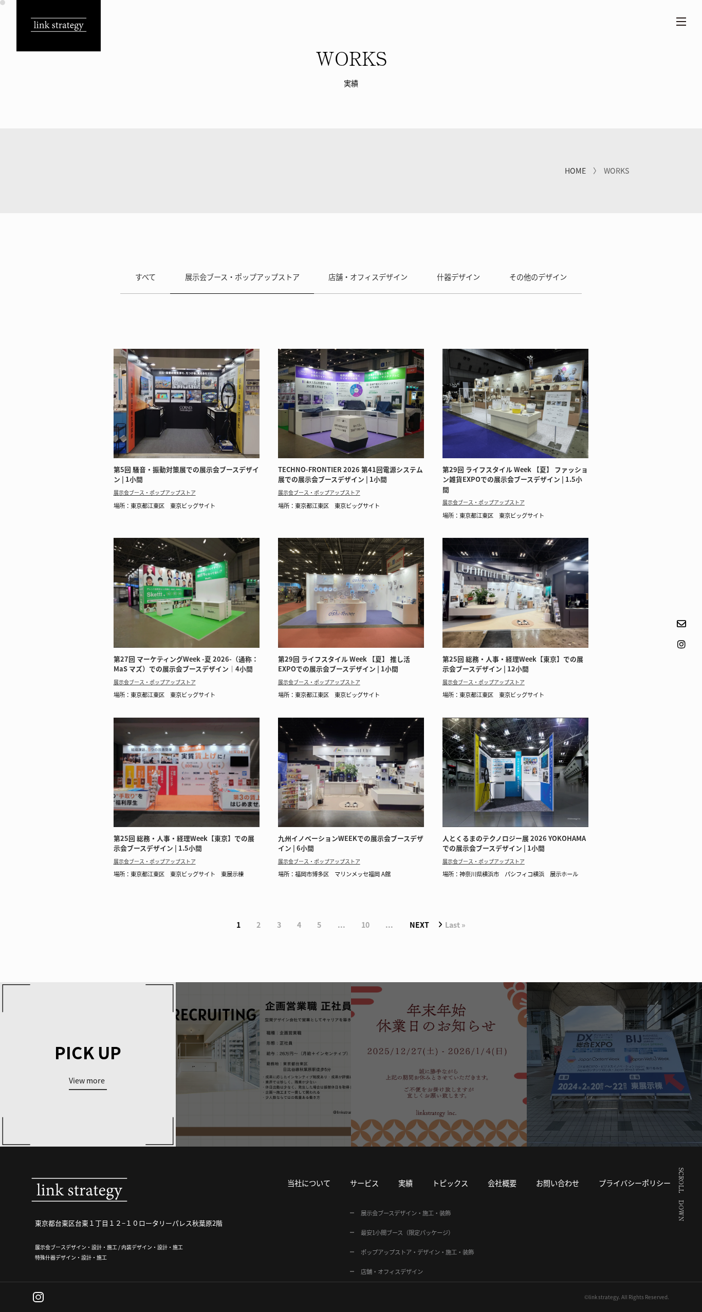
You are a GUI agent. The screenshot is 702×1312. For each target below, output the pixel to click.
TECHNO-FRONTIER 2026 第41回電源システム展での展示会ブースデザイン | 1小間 (350, 474)
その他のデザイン (538, 277)
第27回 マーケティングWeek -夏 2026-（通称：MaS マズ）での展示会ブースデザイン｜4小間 (186, 663)
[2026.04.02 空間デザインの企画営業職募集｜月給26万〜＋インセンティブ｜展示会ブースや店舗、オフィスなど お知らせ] (264, 1064)
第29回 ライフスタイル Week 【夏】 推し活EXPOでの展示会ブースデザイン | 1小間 (344, 663)
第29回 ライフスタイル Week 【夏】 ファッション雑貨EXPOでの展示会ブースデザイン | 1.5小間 (515, 479)
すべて (145, 277)
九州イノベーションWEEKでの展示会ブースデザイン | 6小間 (350, 843)
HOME (575, 170)
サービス (364, 1183)
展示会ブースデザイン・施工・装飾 (406, 1213)
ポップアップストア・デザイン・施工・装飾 (417, 1252)
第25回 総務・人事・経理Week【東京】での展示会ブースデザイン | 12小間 (512, 663)
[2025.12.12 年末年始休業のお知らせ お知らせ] (439, 1064)
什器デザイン (458, 277)
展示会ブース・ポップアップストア (242, 277)
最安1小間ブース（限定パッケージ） (407, 1232)
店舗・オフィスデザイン (368, 277)
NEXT (419, 925)
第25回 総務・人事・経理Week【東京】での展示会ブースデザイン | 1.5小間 (184, 843)
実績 (405, 1183)
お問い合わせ (557, 1183)
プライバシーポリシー (635, 1183)
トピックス (450, 1183)
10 (365, 925)
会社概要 (502, 1183)
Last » (455, 925)
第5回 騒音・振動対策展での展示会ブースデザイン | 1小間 (186, 474)
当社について (308, 1183)
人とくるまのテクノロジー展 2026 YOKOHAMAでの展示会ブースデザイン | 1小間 (514, 843)
